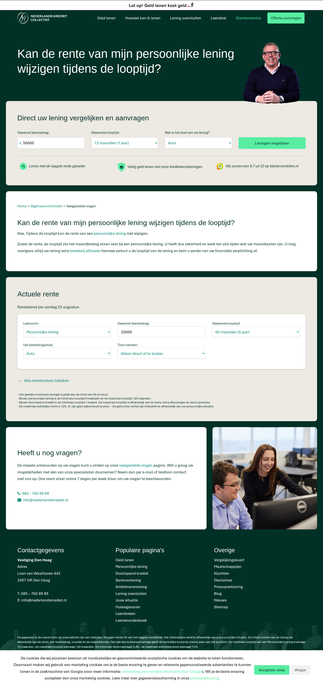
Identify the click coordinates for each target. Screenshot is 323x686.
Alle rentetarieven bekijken (46, 380)
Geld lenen (106, 17)
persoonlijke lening (110, 233)
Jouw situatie (127, 600)
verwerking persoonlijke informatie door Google (162, 671)
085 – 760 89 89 (34, 593)
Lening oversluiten (185, 17)
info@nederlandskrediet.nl (45, 499)
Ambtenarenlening (131, 586)
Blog (218, 593)
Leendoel (218, 17)
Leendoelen (125, 613)
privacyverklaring (204, 678)
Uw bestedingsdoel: (38, 345)
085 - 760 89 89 (35, 493)
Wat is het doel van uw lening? (187, 132)
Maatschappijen (227, 566)
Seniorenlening (128, 580)
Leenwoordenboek (131, 620)
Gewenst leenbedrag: (33, 132)
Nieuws (220, 600)
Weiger (300, 669)
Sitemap (221, 606)
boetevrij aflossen (85, 250)
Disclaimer (223, 580)
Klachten (221, 573)
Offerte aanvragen (286, 17)
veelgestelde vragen (135, 465)
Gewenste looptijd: (105, 132)
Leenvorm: (31, 323)
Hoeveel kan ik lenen (142, 17)
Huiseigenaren (128, 606)
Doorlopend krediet (132, 573)
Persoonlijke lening (131, 566)
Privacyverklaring (228, 586)
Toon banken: (128, 345)
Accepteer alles (272, 669)
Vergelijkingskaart (229, 559)
